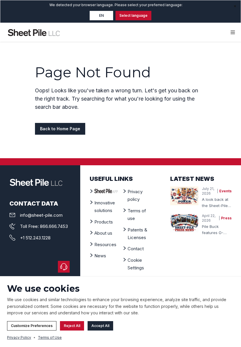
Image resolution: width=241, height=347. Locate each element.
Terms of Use (50, 337)
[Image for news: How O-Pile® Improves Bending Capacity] (184, 222)
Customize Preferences (32, 325)
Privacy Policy (19, 337)
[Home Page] (33, 32)
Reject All (72, 325)
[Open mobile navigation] (233, 32)
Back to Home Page (60, 128)
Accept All (100, 325)
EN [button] (101, 15)
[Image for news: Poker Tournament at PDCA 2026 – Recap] (184, 195)
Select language (133, 15)
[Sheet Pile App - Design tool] (106, 191)
